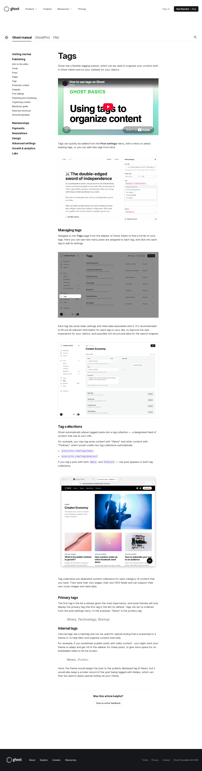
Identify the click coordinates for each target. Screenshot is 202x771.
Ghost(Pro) (42, 37)
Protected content (20, 85)
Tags (14, 81)
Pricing (82, 9)
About (32, 760)
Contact (166, 760)
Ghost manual (21, 37)
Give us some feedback (108, 703)
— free (186, 9)
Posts (14, 72)
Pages (15, 77)
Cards (15, 68)
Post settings (18, 94)
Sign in (166, 9)
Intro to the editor (20, 64)
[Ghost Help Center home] (6, 37)
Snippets (16, 89)
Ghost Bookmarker (21, 115)
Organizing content (21, 102)
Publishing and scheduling (24, 98)
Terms (145, 760)
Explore (47, 9)
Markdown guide (20, 106)
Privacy (155, 760)
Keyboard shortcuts (21, 110)
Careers (56, 760)
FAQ (56, 37)
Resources (70, 760)
